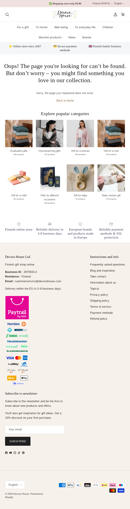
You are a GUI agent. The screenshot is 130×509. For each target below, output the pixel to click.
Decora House (21, 496)
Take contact (98, 278)
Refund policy (98, 321)
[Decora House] (65, 17)
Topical (94, 290)
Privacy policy (99, 297)
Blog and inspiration (102, 272)
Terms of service (100, 309)
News (71, 39)
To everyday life (85, 29)
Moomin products (50, 39)
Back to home (65, 102)
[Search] (7, 17)
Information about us (103, 284)
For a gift (23, 29)
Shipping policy (99, 302)
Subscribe (17, 443)
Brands (86, 39)
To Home (41, 29)
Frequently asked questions (107, 266)
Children (107, 29)
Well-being (61, 29)
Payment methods (101, 315)
